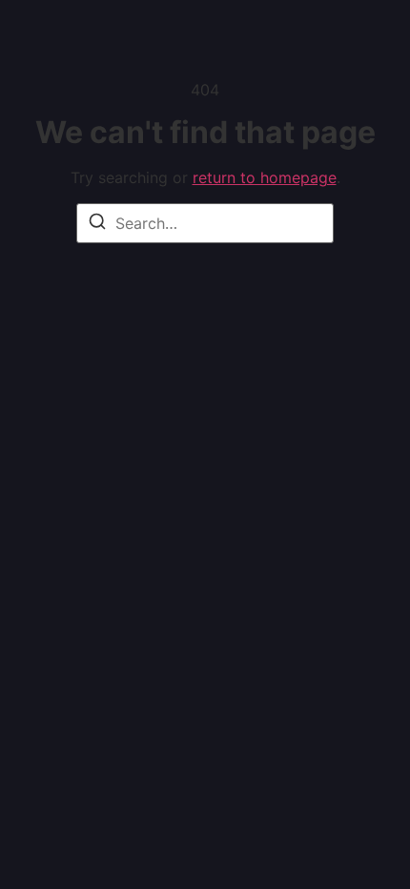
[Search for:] (205, 223)
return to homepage (265, 177)
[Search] (97, 224)
